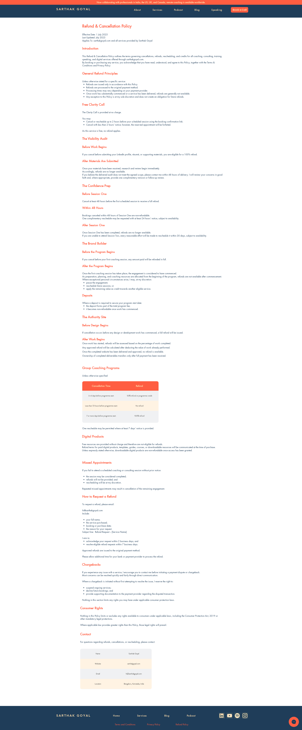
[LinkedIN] (222, 716)
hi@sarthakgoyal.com (92, 510)
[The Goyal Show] (237, 716)
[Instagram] (245, 716)
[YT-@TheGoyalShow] (229, 716)
